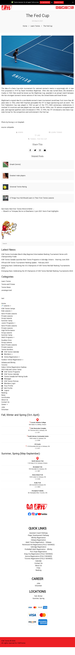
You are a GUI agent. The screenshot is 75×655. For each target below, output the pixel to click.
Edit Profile (8, 388)
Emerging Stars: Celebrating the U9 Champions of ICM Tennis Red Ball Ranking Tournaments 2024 (37, 271)
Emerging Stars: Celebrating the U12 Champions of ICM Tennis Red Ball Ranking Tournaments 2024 (35, 267)
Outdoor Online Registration (11, 360)
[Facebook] (60, 7)
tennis (33, 139)
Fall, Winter (38, 596)
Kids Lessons (6, 311)
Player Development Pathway (38, 535)
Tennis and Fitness (8, 284)
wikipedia (10, 127)
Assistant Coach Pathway (38, 533)
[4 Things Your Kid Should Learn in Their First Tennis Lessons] (5, 198)
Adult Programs (7, 337)
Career (3, 404)
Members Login (9, 383)
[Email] (69, 7)
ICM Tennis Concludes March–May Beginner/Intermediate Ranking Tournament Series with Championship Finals (34, 255)
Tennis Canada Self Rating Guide (16, 376)
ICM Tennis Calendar (11, 352)
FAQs (38, 568)
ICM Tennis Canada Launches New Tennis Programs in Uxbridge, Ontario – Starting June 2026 (35, 260)
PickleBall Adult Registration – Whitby (38, 549)
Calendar (38, 561)
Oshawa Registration (38, 540)
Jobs (3, 407)
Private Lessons (7, 316)
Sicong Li (11, 122)
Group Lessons (6, 318)
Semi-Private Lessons (9, 314)
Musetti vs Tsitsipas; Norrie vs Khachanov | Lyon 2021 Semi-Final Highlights (30, 211)
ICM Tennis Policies (11, 381)
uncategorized (6, 290)
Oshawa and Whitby (8, 362)
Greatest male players (17, 175)
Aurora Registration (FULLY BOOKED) (38, 556)
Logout (6, 390)
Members (7, 354)
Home (25, 26)
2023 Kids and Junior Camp (11, 369)
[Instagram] (66, 7)
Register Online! (59, 2)
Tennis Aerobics (7, 349)
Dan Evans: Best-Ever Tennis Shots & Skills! (16, 209)
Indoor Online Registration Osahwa (13, 367)
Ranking (4, 393)
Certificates (5, 397)
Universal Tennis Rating (18, 187)
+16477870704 (45, 2)
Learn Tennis (35, 26)
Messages (7, 379)
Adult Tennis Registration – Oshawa (38, 542)
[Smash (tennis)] (5, 164)
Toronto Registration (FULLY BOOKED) (38, 558)
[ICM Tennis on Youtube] (42, 515)
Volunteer (5, 409)
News (3, 395)
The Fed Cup (42, 139)
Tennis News (6, 287)
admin (20, 132)
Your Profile (8, 386)
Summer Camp (6, 321)
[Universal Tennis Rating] (5, 187)
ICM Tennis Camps (8, 308)
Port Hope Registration (38, 552)
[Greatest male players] (5, 176)
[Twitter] (63, 7)
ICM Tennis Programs (12, 372)
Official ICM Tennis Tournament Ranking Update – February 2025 (25, 263)
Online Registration (11, 357)
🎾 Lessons (5, 306)
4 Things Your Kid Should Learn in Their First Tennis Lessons (32, 198)
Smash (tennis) (15, 164)
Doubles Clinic (6, 340)
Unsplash (21, 122)
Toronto (4, 365)
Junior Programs (7, 323)
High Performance (8, 330)
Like (38, 135)
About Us (4, 400)
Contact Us (5, 402)
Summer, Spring (38, 598)
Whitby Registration (38, 538)
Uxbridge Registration (38, 547)
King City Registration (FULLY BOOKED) (38, 554)
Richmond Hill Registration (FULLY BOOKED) (38, 545)
